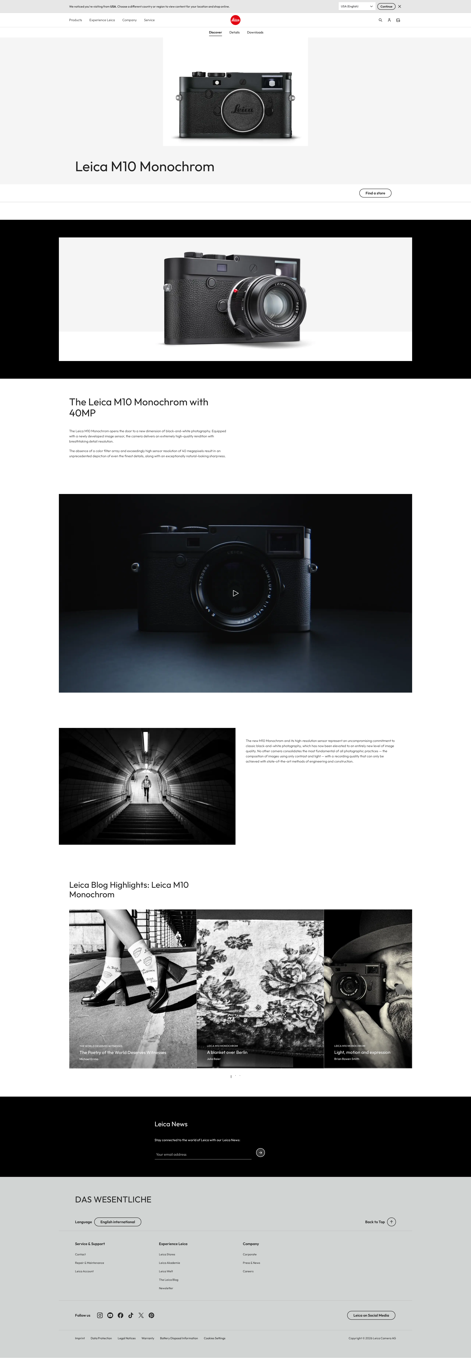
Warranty (147, 1338)
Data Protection (101, 1338)
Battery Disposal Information (179, 1338)
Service (149, 20)
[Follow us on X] (141, 1315)
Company (129, 20)
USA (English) (349, 6)
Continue (386, 6)
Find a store (398, 20)
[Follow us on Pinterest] (151, 1315)
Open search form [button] (380, 20)
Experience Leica (102, 20)
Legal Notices (127, 1338)
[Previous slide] (82, 989)
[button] (391, 1221)
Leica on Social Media (371, 1315)
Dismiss (399, 6)
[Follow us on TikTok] (130, 1315)
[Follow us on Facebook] (120, 1315)
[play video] (235, 593)
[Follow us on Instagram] (100, 1315)
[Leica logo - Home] (235, 20)
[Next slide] (388, 989)
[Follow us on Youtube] (110, 1315)
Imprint (80, 1338)
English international (117, 1222)
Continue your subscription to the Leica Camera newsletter (260, 1152)
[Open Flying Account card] (389, 20)
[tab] (231, 1076)
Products (75, 20)
